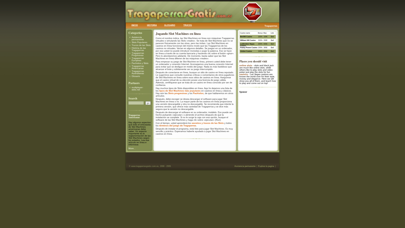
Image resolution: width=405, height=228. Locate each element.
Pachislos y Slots (140, 63)
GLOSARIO (169, 25)
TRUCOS (187, 25)
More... (132, 148)
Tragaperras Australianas (138, 72)
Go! (272, 37)
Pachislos (198, 93)
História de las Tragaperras (139, 49)
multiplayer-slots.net (137, 88)
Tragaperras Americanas (138, 67)
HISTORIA (152, 25)
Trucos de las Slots (141, 45)
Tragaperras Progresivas (138, 54)
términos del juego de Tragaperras (177, 125)
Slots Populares (139, 42)
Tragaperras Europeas (138, 59)
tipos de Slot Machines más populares (180, 90)
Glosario (136, 76)
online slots (245, 65)
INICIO (134, 25)
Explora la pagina (266, 166)
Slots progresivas (177, 93)
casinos (243, 74)
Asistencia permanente (138, 38)
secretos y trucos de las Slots (208, 123)
